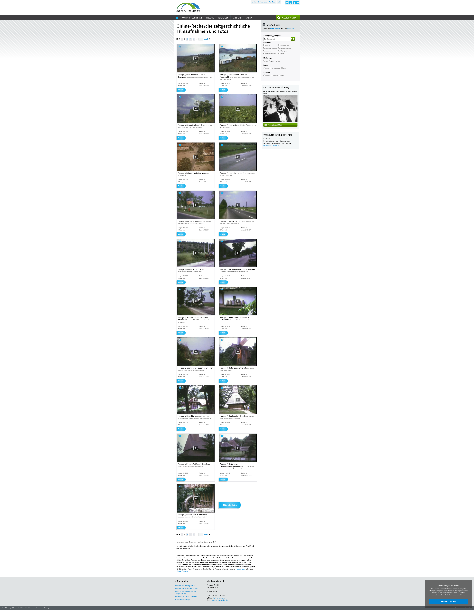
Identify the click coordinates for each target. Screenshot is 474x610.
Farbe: (265, 65)
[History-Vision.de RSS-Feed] (287, 2)
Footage (267, 45)
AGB (279, 2)
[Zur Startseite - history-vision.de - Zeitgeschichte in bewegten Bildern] (187, 12)
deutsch (267, 75)
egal (284, 68)
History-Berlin (284, 45)
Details (180, 89)
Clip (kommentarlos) (271, 48)
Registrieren (262, 2)
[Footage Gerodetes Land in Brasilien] (196, 122)
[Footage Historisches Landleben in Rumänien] (238, 315)
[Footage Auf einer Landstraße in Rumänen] (238, 266)
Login (254, 2)
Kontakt (20, 608)
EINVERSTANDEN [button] (448, 602)
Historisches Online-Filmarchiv (186, 597)
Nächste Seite (230, 505)
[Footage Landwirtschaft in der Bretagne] (238, 122)
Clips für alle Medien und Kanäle (186, 589)
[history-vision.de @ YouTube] (290, 2)
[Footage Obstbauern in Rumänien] (196, 218)
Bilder (282, 53)
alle (279, 61)
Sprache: (266, 73)
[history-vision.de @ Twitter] (297, 2)
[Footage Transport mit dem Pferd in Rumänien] (196, 315)
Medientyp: (267, 58)
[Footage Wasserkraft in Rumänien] (196, 512)
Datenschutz (31, 608)
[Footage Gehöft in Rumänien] (196, 413)
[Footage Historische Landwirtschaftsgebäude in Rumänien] (238, 461)
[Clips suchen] (293, 39)
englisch (275, 75)
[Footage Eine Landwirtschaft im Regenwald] (238, 72)
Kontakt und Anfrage (182, 600)
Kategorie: (267, 42)
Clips (266, 61)
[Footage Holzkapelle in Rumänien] (238, 413)
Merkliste (272, 2)
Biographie (283, 51)
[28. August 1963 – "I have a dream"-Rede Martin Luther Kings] (280, 122)
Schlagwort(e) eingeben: (272, 36)
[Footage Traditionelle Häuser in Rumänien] (196, 365)
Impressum (39, 608)
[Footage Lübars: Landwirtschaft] (196, 170)
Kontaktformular (182, 571)
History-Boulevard (270, 53)
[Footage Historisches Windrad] (238, 365)
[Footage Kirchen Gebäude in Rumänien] (196, 461)
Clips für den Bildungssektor (185, 586)
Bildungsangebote (285, 48)
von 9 (206, 39)
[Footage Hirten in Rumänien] (238, 218)
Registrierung (240, 569)
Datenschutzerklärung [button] (458, 595)
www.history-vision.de (220, 600)
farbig (267, 68)
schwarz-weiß (276, 68)
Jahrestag (268, 51)
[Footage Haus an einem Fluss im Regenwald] (196, 72)
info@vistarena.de (218, 598)
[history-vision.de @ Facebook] (294, 2)
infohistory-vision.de (271, 145)
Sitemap (46, 608)
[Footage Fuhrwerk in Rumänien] (196, 266)
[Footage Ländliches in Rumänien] (238, 170)
